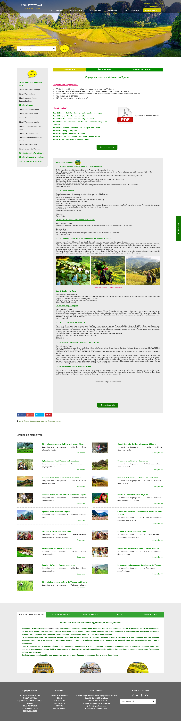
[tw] (138, 696)
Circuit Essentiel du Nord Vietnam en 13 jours (136, 444)
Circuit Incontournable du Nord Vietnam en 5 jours (63, 444)
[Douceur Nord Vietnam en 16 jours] (25, 535)
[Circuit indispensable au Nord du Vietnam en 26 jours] (25, 585)
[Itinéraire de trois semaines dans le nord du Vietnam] (100, 569)
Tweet (40, 415)
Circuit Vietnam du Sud (28, 118)
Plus (31, 415)
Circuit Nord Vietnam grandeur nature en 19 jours (138, 548)
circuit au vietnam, (36, 421)
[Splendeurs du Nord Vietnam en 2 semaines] (25, 464)
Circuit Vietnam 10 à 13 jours (31, 153)
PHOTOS (59, 706)
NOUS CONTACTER (30, 706)
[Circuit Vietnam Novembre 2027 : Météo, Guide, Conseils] (43, 672)
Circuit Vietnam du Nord (28, 114)
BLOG (59, 698)
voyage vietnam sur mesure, (51, 421)
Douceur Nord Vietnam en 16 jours (56, 531)
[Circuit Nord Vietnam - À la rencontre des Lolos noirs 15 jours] (100, 515)
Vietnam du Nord (59, 708)
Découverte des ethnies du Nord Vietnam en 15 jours (64, 495)
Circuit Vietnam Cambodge (29, 90)
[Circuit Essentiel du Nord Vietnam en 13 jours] (100, 447)
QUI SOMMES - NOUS (30, 708)
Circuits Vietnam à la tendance (31, 157)
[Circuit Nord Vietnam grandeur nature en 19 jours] (100, 552)
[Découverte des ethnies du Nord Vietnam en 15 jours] (25, 498)
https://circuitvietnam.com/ (97, 708)
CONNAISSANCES (30, 711)
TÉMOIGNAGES (59, 701)
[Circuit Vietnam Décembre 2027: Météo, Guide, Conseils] (90, 672)
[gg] (142, 696)
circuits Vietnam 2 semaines (30, 161)
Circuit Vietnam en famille (29, 122)
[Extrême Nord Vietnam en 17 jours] (100, 535)
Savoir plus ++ (82, 453)
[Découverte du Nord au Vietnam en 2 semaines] (25, 481)
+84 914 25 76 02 (157, 3)
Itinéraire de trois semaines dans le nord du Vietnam (139, 565)
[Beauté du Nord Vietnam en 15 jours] (100, 498)
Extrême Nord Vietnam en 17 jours (131, 531)
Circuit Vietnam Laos (27, 94)
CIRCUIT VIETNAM (30, 698)
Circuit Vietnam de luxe (28, 145)
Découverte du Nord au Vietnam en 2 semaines (61, 478)
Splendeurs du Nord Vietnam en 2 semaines (60, 461)
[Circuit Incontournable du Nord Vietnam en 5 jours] (25, 447)
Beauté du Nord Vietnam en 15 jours (132, 495)
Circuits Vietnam (26, 105)
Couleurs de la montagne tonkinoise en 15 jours (137, 478)
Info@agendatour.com (155, 6)
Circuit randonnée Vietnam (29, 149)
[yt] (147, 696)
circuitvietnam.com (51, 628)
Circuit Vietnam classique (29, 109)
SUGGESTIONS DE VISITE (30, 695)
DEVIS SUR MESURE (59, 695)
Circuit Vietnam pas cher (28, 133)
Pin (49, 415)
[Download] (125, 115)
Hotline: (91, 701)
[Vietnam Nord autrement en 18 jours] (25, 552)
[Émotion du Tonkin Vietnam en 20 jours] (25, 569)
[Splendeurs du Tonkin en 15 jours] (25, 515)
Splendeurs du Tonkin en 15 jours (56, 512)
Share (21, 415)
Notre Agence (59, 703)
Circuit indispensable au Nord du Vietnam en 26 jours (64, 582)
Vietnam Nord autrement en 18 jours (57, 548)
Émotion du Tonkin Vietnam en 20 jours (58, 565)
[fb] (133, 696)
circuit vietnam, (24, 421)
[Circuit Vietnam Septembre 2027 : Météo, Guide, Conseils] (137, 672)
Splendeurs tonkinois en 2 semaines (132, 461)
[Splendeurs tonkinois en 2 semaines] (100, 464)
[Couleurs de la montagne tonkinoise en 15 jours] (100, 481)
